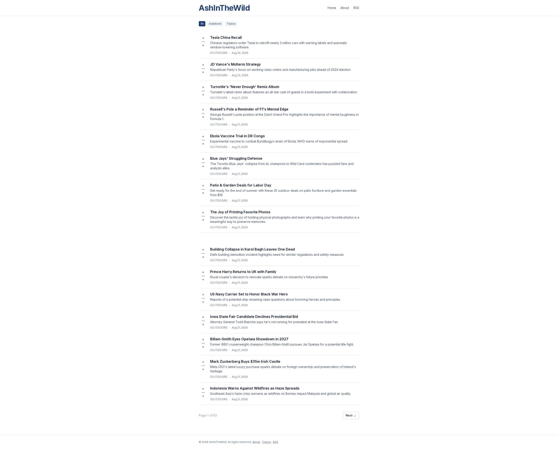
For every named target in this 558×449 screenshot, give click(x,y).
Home (332, 8)
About (344, 8)
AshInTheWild (224, 7)
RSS (356, 8)
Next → (351, 415)
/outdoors (215, 23)
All (202, 23)
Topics (231, 23)
